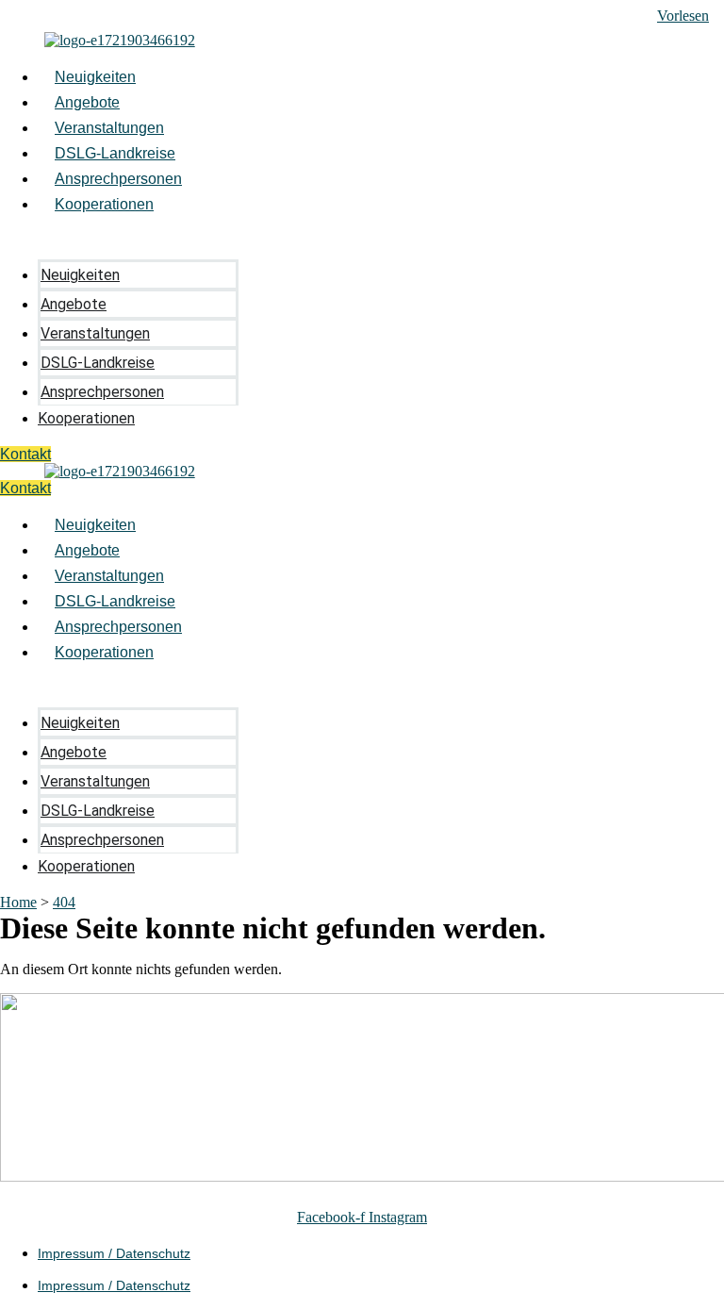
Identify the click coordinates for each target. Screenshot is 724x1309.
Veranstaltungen (109, 128)
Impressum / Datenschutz (114, 1253)
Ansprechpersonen (118, 179)
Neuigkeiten (95, 77)
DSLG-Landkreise (115, 153)
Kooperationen (104, 204)
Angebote (87, 102)
